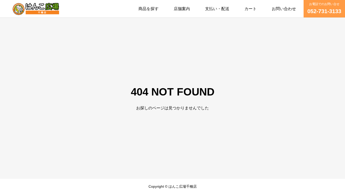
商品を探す (148, 9)
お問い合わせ (284, 9)
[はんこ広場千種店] (36, 9)
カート (250, 9)
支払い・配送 (217, 9)
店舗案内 (182, 9)
